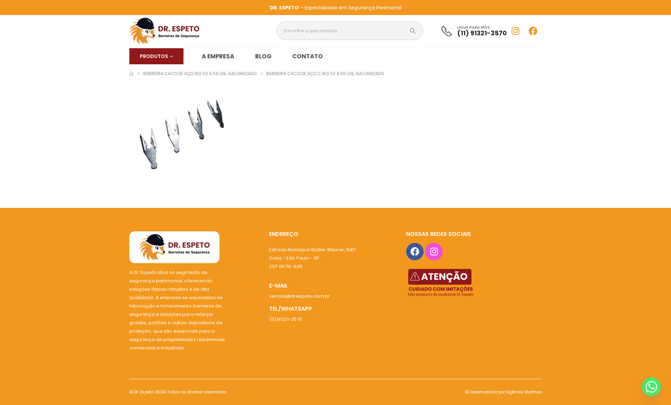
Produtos (154, 56)
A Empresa (218, 56)
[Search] (413, 30)
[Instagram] (515, 30)
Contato (307, 56)
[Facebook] (533, 30)
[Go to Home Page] (131, 74)
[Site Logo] (164, 31)
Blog (263, 56)
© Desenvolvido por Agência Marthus (503, 392)
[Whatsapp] (651, 386)
